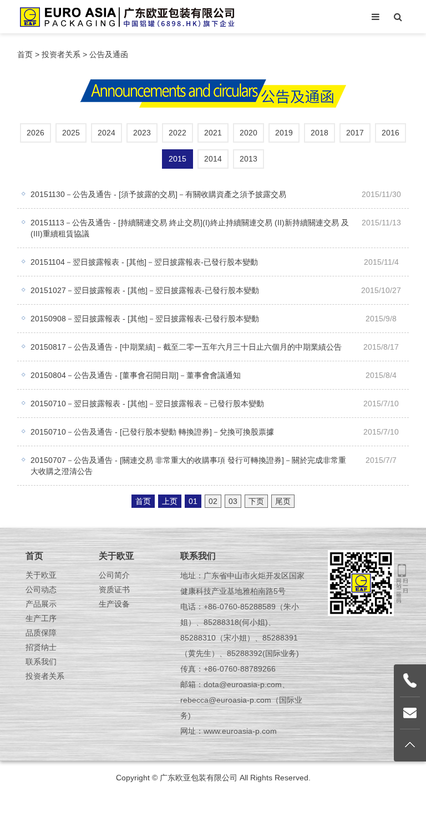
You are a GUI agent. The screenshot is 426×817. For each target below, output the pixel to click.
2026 (35, 132)
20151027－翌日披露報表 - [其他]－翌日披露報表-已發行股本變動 (145, 290)
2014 (213, 158)
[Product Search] (397, 16)
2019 (284, 132)
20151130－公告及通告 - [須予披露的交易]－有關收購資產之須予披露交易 (158, 194)
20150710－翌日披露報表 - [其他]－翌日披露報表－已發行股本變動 (147, 403)
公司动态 (41, 589)
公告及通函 (108, 54)
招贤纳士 (41, 647)
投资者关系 (61, 54)
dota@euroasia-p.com (243, 684)
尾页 (283, 501)
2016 (390, 132)
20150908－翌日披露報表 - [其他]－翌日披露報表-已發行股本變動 (145, 318)
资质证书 (114, 589)
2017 (355, 132)
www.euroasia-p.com (240, 731)
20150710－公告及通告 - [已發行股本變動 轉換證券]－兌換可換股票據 (152, 431)
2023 (142, 132)
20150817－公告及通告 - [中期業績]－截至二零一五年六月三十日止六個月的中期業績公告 (186, 346)
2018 (319, 132)
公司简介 (114, 575)
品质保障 (41, 632)
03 (233, 501)
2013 (248, 158)
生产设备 (114, 603)
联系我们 (41, 661)
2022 (177, 132)
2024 (106, 132)
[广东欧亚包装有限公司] (126, 16)
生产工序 (41, 618)
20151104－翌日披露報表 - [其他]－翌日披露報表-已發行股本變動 (144, 262)
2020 (248, 132)
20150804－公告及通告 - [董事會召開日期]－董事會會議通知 (136, 375)
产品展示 (41, 603)
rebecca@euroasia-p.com (225, 699)
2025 (71, 132)
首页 (25, 54)
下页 (256, 501)
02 (213, 501)
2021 (213, 132)
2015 (177, 158)
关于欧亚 (41, 575)
